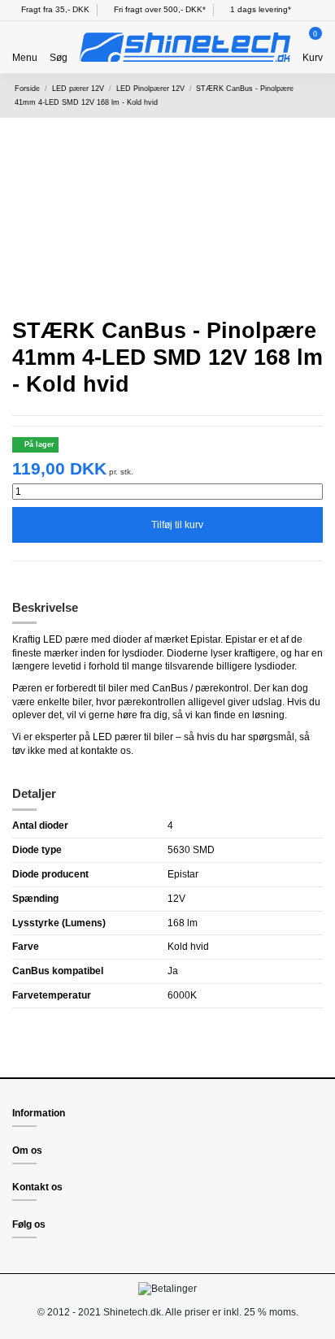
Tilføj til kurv (177, 525)
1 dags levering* (259, 9)
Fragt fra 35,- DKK (54, 9)
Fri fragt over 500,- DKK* (158, 9)
